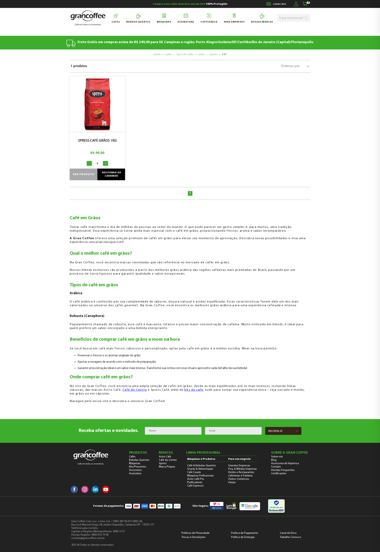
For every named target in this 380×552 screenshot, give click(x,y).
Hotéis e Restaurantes (241, 472)
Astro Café (165, 456)
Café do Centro (135, 390)
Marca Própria (167, 466)
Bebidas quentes (138, 22)
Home (157, 54)
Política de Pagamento (244, 533)
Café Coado (194, 472)
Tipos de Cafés (185, 54)
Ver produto (83, 174)
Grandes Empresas (239, 465)
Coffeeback (209, 22)
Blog (273, 460)
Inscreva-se (275, 431)
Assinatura (186, 22)
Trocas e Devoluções (193, 537)
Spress (213, 54)
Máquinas (164, 22)
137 (224, 54)
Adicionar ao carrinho (111, 174)
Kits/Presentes (137, 466)
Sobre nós (277, 456)
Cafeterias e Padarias (240, 475)
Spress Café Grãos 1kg (97, 141)
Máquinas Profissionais (200, 475)
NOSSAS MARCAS (262, 22)
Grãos (201, 54)
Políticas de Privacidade (195, 533)
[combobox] (291, 18)
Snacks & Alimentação (200, 469)
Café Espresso (195, 485)
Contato (276, 466)
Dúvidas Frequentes (283, 470)
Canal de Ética (288, 533)
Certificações (278, 473)
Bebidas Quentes (139, 460)
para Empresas (234, 22)
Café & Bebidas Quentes (201, 465)
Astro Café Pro (195, 479)
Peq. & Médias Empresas (242, 469)
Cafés (116, 22)
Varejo (232, 482)
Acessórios (135, 470)
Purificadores (194, 482)
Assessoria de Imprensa (285, 463)
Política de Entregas (243, 537)
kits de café (193, 390)
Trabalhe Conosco (290, 537)
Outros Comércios (238, 479)
